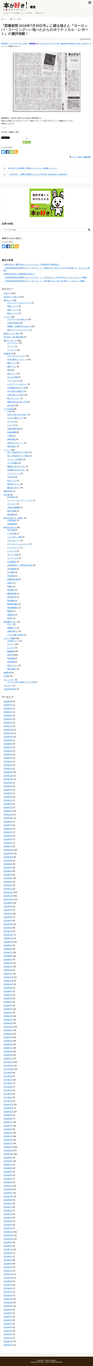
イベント (7, 450)
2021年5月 (8, 917)
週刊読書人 (11, 446)
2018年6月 (8, 1041)
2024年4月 (8, 797)
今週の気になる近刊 (15, 395)
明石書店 (11, 590)
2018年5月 (8, 1044)
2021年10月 (8, 899)
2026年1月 (8, 726)
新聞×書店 (11, 439)
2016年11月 (8, 1108)
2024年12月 (8, 772)
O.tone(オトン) (13, 641)
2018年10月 (8, 1027)
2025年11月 (8, 733)
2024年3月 (8, 800)
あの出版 (11, 530)
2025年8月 (8, 744)
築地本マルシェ (13, 484)
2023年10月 (8, 818)
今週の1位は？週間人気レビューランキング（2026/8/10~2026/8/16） (32, 264)
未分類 (6, 676)
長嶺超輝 (11, 524)
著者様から (11, 628)
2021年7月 (8, 910)
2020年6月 (8, 956)
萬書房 (10, 611)
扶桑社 (10, 586)
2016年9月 (8, 1115)
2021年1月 (8, 931)
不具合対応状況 (13, 323)
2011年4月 (8, 1327)
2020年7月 (8, 952)
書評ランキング (10, 341)
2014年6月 (8, 1211)
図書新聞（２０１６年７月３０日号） (14, 43)
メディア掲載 (9, 638)
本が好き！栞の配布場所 (14, 337)
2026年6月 (8, 708)
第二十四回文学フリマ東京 (18, 456)
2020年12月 (8, 935)
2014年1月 (8, 1228)
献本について (12, 313)
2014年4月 (8, 1218)
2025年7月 (8, 747)
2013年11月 (8, 1235)
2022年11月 (8, 853)
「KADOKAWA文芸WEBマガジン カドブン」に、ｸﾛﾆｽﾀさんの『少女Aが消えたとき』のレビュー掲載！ (46, 277)
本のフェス (11, 481)
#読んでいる (12, 374)
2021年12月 (8, 892)
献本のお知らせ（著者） (14, 518)
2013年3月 (8, 1264)
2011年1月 (8, 1338)
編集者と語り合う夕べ (16, 466)
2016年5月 (8, 1129)
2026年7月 (8, 705)
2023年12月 (8, 811)
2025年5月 (8, 754)
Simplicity (53, 1360)
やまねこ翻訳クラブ (15, 418)
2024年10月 (8, 779)
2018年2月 (8, 1055)
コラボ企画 (8, 409)
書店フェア (11, 363)
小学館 (10, 436)
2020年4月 (8, 963)
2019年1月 (8, 1016)
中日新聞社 (11, 562)
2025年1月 (8, 769)
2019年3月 (8, 1009)
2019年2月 (8, 1013)
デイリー (11, 346)
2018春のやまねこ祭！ (16, 470)
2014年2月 (8, 1225)
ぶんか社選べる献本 (15, 635)
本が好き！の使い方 (12, 297)
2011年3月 (8, 1331)
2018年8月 (8, 1034)
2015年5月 (8, 1172)
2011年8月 (8, 1313)
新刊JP (10, 655)
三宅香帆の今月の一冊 (16, 388)
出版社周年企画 (13, 429)
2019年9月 (8, 988)
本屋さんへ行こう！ (15, 443)
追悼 (9, 370)
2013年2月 (8, 1267)
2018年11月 (8, 1023)
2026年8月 (8, 701)
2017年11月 (8, 1066)
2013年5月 (8, 1257)
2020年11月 (8, 938)
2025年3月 (8, 762)
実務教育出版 (12, 579)
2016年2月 (8, 1140)
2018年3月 (8, 1051)
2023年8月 (8, 822)
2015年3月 (8, 1179)
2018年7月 (8, 1037)
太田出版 (11, 576)
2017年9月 (8, 1073)
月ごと (10, 624)
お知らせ (7, 293)
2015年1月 (8, 1186)
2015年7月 (8, 1165)
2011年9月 (8, 1310)
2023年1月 (8, 846)
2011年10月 (8, 1306)
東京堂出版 (11, 511)
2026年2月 (8, 723)
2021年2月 (8, 928)
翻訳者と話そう (13, 488)
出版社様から (12, 631)
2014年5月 (8, 1214)
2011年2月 (8, 1334)
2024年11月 (8, 776)
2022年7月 (8, 868)
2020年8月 (8, 949)
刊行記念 (11, 477)
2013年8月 (8, 1246)
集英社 (10, 618)
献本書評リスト (10, 622)
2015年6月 (8, 1168)
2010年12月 (8, 1341)
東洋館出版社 (12, 604)
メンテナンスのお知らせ (17, 319)
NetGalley (11, 497)
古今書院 (11, 572)
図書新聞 (87, 157)
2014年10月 (8, 1196)
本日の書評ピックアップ (17, 359)
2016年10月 (8, 1112)
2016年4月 (8, 1133)
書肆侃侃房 (11, 593)
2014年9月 (8, 1200)
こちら (8, 123)
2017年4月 (8, 1090)
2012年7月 (8, 1285)
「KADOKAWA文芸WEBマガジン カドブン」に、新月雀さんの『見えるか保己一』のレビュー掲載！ (45, 281)
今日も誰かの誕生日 (15, 391)
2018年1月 (8, 1059)
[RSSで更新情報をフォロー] (16, 153)
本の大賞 (11, 405)
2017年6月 (8, 1083)
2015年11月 (8, 1150)
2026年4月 (8, 716)
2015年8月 (8, 1161)
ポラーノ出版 (12, 555)
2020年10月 (8, 942)
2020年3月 (8, 967)
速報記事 (7, 673)
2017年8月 (8, 1076)
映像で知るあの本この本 (17, 402)
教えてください (13, 398)
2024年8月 (8, 786)
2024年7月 (8, 790)
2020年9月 (8, 945)
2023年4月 (8, 836)
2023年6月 (8, 829)
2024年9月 (8, 783)
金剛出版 (11, 615)
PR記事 (7, 495)
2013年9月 (8, 1242)
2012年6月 (8, 1288)
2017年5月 (8, 1087)
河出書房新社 (12, 608)
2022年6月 (8, 871)
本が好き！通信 (43, 1362)
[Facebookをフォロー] (7, 153)
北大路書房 (11, 569)
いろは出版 (11, 533)
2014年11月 (8, 1193)
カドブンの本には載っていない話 (20, 682)
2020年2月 (8, 970)
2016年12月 (8, 1104)
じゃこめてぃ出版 (14, 537)
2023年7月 (8, 825)
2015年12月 (8, 1147)
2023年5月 (8, 832)
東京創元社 (11, 597)
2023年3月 (8, 839)
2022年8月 (8, 864)
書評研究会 (8, 491)
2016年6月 (8, 1126)
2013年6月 (8, 1253)
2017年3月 (8, 1094)
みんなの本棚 (12, 377)
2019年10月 (8, 984)
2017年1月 (8, 1101)
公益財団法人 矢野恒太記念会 (20, 565)
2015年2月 (8, 1182)
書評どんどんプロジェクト (18, 330)
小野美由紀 (11, 520)
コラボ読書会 (12, 463)
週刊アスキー (12, 665)
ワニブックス (12, 558)
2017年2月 (8, 1097)
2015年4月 (8, 1175)
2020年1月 (8, 974)
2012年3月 (8, 1295)
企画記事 (7, 354)
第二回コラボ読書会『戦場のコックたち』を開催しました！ (32, 168)
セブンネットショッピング (18, 544)
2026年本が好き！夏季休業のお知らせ (19, 274)
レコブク (11, 648)
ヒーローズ (11, 551)
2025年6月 (8, 751)
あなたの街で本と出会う (17, 415)
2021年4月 (8, 921)
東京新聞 (11, 658)
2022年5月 (8, 875)
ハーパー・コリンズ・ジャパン (20, 500)
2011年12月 (8, 1299)
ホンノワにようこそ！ (16, 356)
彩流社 (10, 583)
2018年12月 (8, 1020)
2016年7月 (8, 1122)
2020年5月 (8, 960)
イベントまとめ (13, 381)
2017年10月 (8, 1069)
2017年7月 (8, 1080)
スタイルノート (13, 540)
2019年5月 (8, 1002)
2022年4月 (8, 878)
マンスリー (11, 350)
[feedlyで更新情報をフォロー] (11, 153)
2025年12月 (8, 730)
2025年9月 (8, 740)
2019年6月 (8, 998)
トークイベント (13, 473)
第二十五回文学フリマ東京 (18, 452)
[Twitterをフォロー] (3, 153)
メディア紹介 (77, 157)
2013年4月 (8, 1260)
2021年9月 (8, 903)
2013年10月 (8, 1239)
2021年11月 (8, 896)
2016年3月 (8, 1136)
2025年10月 (8, 737)
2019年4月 (8, 1005)
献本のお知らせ (10, 527)
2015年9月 (8, 1158)
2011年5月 (8, 1324)
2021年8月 (8, 906)
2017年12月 (8, 1062)
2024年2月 (8, 804)
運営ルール (8, 300)
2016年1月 (8, 1143)
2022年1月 (8, 889)
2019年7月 (8, 995)
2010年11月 (8, 1345)
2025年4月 (8, 758)
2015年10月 (8, 1154)
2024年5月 (8, 793)
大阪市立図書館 (13, 507)
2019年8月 (8, 991)
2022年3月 (8, 882)
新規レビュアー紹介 (12, 333)
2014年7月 (8, 1207)
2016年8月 (8, 1119)
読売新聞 (11, 662)
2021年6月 (8, 914)
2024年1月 (8, 807)
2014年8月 (8, 1203)
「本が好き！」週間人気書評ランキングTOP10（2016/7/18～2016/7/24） (38, 174)
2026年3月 (8, 719)
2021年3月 (8, 924)
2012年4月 (8, 1292)
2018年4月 (8, 1048)
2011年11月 (8, 1302)
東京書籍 (11, 514)
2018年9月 (8, 1030)
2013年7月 (8, 1249)
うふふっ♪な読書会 (15, 459)
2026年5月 (8, 712)
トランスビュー (13, 548)
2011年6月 (8, 1320)
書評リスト (11, 367)
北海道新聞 (11, 432)
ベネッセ (11, 425)
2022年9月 (8, 861)
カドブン (11, 644)
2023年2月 (8, 843)
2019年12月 (8, 977)
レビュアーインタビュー (17, 384)
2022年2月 (8, 885)
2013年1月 (8, 1271)
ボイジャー (11, 504)
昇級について (12, 306)
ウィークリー (12, 343)
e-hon (9, 411)
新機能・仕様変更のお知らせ (19, 326)
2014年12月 (8, 1189)
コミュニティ (9, 680)
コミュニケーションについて (19, 303)
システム (7, 317)
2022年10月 (8, 857)
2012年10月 (8, 1278)
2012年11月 (8, 1274)
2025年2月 (8, 765)
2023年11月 (8, 815)
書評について (12, 310)
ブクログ (11, 422)
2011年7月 (8, 1317)
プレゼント (8, 686)
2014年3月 (8, 1221)
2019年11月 (8, 981)
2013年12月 (8, 1232)
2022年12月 (8, 850)
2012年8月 (8, 1281)
